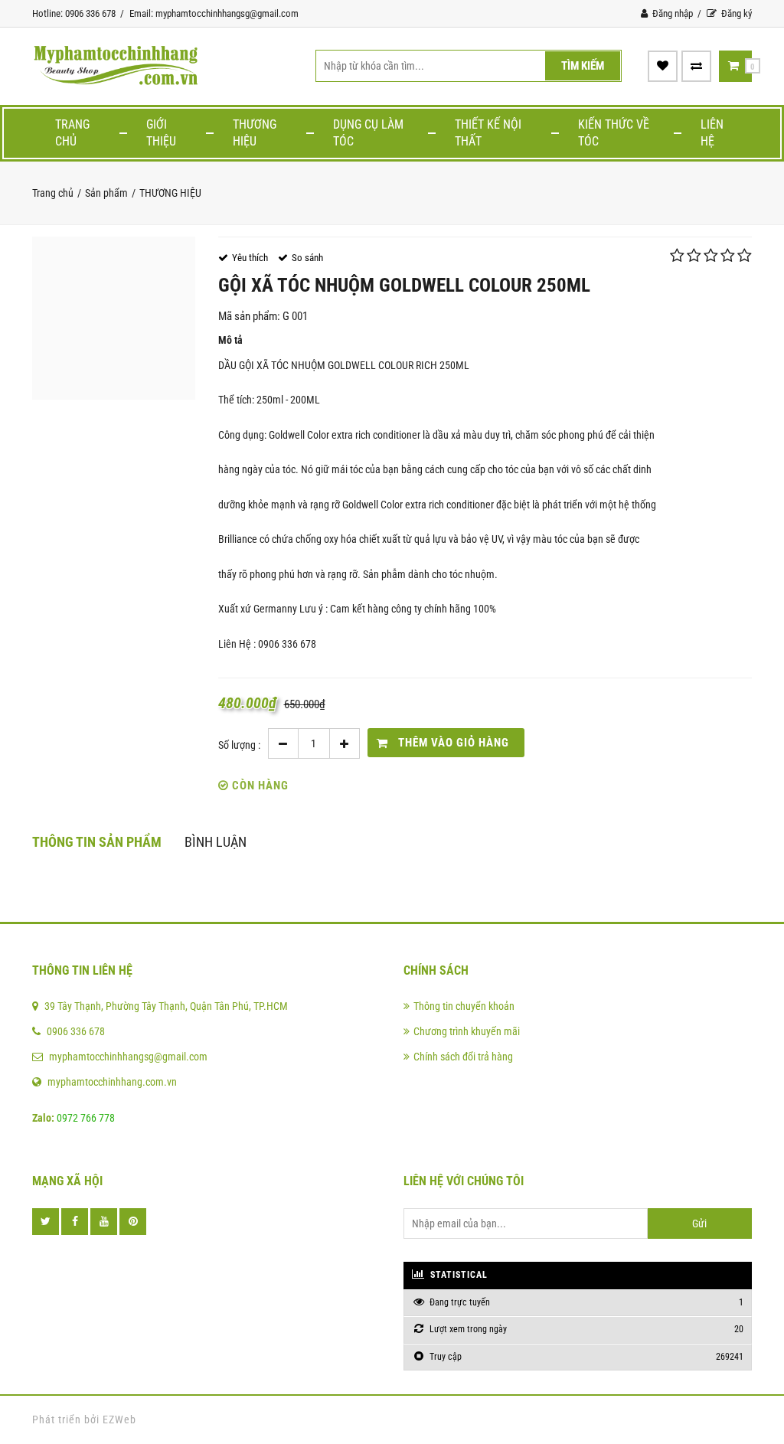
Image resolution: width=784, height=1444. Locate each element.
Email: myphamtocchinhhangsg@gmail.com (214, 13)
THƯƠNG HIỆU (254, 133)
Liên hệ (712, 133)
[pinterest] (132, 1221)
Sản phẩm (106, 193)
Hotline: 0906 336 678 (74, 13)
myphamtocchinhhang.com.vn (112, 1082)
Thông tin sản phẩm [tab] (97, 842)
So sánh (307, 257)
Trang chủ (72, 133)
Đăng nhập (671, 13)
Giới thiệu (161, 133)
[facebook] (74, 1221)
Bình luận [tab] (216, 842)
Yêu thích (250, 257)
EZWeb (119, 1419)
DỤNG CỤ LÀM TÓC (368, 133)
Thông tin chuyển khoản (463, 1006)
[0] (733, 66)
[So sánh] (696, 66)
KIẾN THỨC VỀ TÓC (613, 133)
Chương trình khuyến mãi (466, 1031)
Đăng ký (735, 13)
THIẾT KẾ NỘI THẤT (488, 133)
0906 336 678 (76, 1031)
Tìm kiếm (582, 66)
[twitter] (45, 1221)
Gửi (699, 1223)
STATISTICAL (457, 1274)
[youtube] (103, 1221)
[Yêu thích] (663, 66)
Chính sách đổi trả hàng (463, 1056)
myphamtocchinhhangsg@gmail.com (128, 1056)
